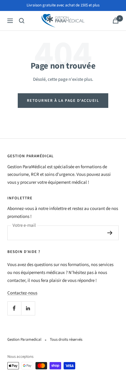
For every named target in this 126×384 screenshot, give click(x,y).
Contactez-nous (22, 293)
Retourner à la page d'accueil (63, 100)
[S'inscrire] (110, 233)
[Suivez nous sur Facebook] (14, 308)
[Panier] (116, 20)
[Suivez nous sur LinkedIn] (28, 308)
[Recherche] (21, 20)
